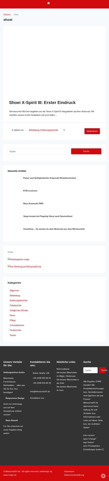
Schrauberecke (17, 325)
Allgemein (14, 290)
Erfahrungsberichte (49, 130)
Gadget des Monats (19, 310)
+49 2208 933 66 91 (42, 378)
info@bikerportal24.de (40, 391)
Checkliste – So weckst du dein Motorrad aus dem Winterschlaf (54, 229)
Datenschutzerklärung (74, 475)
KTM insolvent (30, 191)
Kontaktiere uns (37, 398)
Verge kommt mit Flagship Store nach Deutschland (47, 216)
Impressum (69, 471)
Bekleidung (34, 130)
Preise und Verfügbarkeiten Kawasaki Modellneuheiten (49, 178)
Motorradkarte (63, 369)
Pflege (13, 320)
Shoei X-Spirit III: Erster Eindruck (42, 102)
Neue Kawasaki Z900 (33, 203)
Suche (86, 151)
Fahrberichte (15, 305)
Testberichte (15, 330)
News (12, 315)
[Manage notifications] (103, 476)
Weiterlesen (92, 131)
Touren (13, 335)
